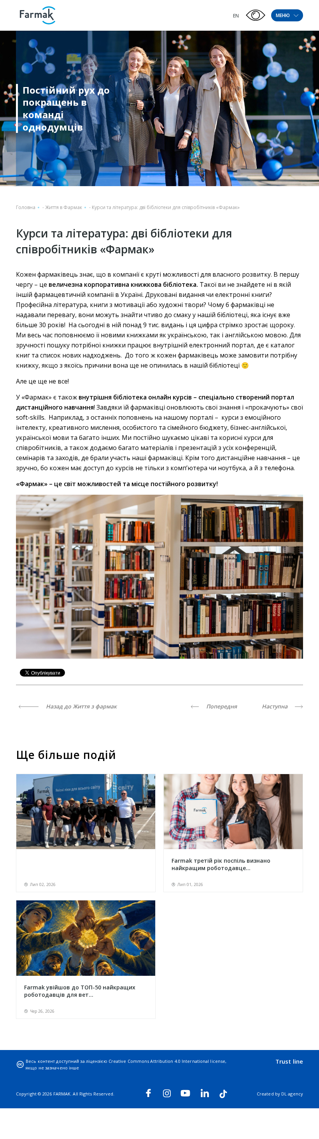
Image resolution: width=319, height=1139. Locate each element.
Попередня (221, 706)
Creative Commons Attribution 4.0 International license (167, 1061)
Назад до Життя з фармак (80, 706)
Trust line (289, 1061)
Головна (25, 207)
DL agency (292, 1094)
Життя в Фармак (63, 207)
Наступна (275, 706)
